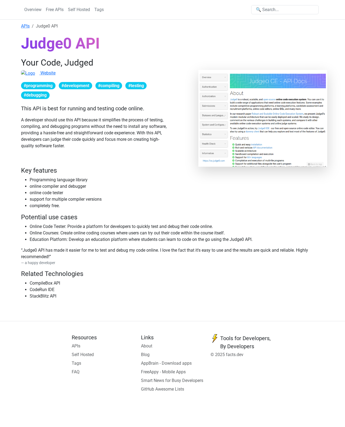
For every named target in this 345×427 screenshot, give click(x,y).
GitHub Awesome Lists (162, 389)
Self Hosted (79, 9)
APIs (25, 26)
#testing (136, 85)
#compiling (108, 85)
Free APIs (55, 9)
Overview (33, 9)
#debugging (35, 95)
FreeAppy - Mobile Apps (163, 371)
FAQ (76, 371)
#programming (38, 85)
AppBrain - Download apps (166, 363)
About (146, 346)
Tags (99, 9)
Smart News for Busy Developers (172, 380)
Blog (145, 354)
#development (75, 85)
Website (47, 73)
